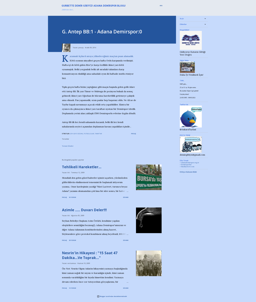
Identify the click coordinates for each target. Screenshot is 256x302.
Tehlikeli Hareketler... (81, 166)
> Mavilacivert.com (187, 167)
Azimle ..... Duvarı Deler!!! (84, 209)
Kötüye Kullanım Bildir (188, 172)
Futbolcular (89, 134)
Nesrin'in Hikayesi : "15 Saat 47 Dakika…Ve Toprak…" (90, 255)
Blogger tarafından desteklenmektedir (113, 296)
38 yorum (72, 240)
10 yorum (72, 288)
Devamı (125, 197)
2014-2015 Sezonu (76, 134)
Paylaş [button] (133, 134)
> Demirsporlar (186, 165)
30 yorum (72, 197)
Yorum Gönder (68, 146)
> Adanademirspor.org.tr (189, 163)
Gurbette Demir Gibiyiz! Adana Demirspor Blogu (94, 5)
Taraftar (98, 134)
